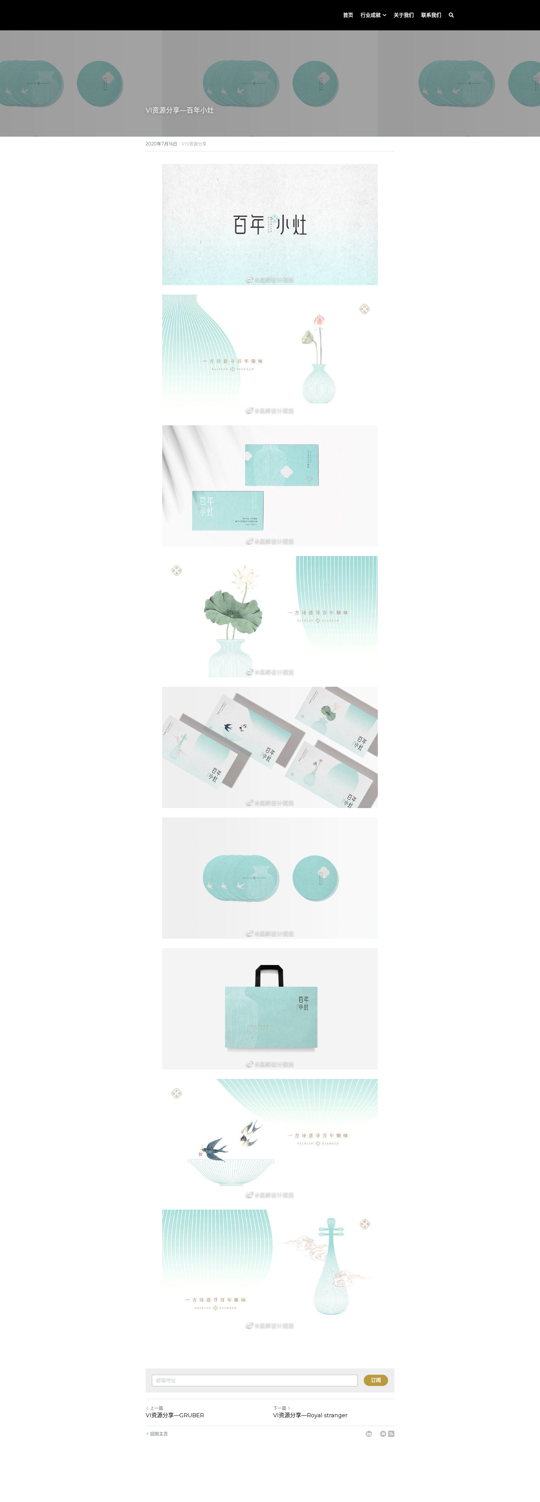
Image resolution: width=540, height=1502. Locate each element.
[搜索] (451, 15)
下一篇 (279, 1408)
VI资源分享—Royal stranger (310, 1415)
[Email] (383, 1434)
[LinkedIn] (369, 1434)
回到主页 (159, 1434)
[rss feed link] (391, 1434)
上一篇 (156, 1408)
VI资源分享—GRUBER (175, 1415)
